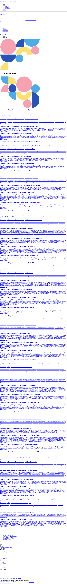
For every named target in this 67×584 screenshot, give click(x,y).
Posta (16, 578)
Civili (3, 562)
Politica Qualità (12, 578)
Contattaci (4, 10)
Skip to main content (3, 0)
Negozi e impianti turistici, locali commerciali (10, 536)
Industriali (4, 563)
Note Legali (2, 578)
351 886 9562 (2, 14)
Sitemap (19, 578)
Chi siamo (4, 9)
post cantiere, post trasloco (7, 539)
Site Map (32, 582)
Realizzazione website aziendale (30, 20)
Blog (30, 582)
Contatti (4, 567)
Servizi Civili (7, 6)
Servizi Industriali (7, 8)
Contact (4, 556)
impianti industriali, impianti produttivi (9, 538)
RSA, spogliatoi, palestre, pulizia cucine (9, 537)
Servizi (4, 5)
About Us (4, 555)
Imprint (4, 557)
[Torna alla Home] (9, 1)
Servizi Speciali (7, 7)
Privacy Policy (5, 558)
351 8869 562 (2, 548)
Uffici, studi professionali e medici (8, 535)
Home (4, 4)
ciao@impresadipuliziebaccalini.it (6, 547)
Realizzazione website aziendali (5, 581)
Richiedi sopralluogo (3, 12)
